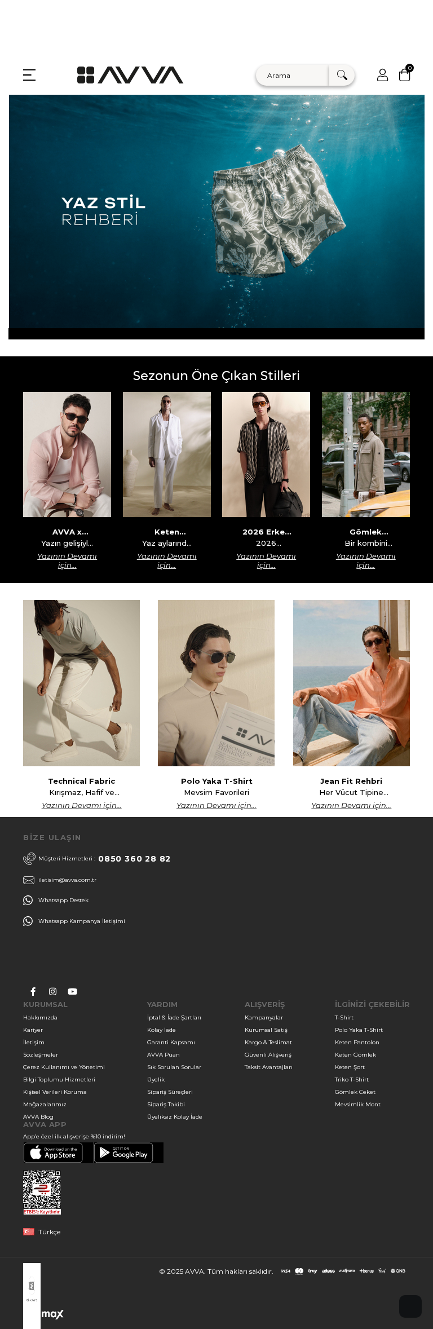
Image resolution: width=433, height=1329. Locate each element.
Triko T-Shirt (352, 1079)
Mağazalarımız (45, 1104)
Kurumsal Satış (266, 1030)
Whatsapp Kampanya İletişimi (81, 921)
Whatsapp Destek (63, 900)
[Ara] (342, 75)
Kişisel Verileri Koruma (55, 1092)
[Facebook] (33, 991)
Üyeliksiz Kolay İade (174, 1116)
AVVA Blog (38, 1116)
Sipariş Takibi (166, 1104)
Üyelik (156, 1079)
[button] (410, 1306)
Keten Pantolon (357, 1042)
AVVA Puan (163, 1054)
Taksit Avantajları (269, 1067)
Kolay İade (161, 1030)
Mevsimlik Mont (358, 1104)
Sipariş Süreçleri (170, 1092)
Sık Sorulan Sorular (174, 1067)
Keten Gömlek (355, 1054)
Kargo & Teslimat (268, 1042)
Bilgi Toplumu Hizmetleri (59, 1079)
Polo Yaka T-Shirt (359, 1030)
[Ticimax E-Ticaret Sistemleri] (44, 1317)
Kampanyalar (264, 1017)
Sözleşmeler (40, 1054)
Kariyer (33, 1030)
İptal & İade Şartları (174, 1017)
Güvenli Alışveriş (268, 1054)
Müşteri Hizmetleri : (104, 859)
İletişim (34, 1042)
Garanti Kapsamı (171, 1042)
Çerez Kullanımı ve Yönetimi (64, 1067)
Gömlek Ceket (355, 1092)
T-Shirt (344, 1017)
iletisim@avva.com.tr (67, 880)
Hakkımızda (40, 1017)
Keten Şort (350, 1067)
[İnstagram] (53, 991)
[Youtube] (72, 991)
